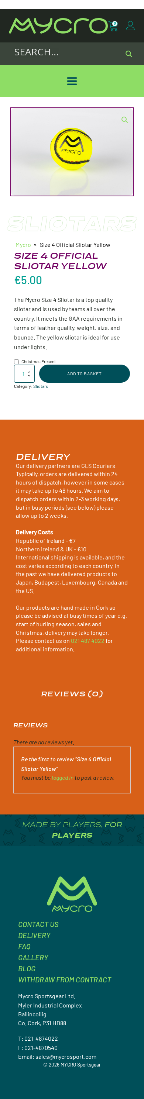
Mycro (23, 244)
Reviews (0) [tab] (72, 693)
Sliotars (40, 386)
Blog (26, 968)
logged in (62, 777)
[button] (124, 120)
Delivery (34, 935)
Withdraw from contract (64, 979)
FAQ (24, 946)
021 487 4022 (87, 640)
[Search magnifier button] (129, 54)
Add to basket (84, 373)
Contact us (38, 924)
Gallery (33, 957)
